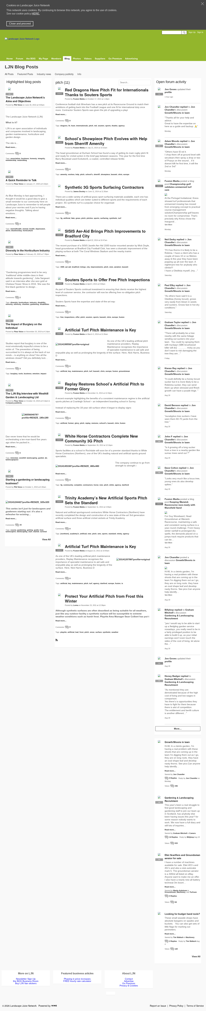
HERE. (36, 13)
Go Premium (128, 983)
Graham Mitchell (174, 679)
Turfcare (193, 892)
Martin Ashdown (180, 890)
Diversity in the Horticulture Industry (28, 250)
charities (25, 304)
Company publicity (64, 74)
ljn (46, 458)
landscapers (11, 532)
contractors (88, 485)
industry (33, 302)
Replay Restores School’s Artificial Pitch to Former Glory (104, 386)
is (122, 583)
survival (43, 532)
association (15, 158)
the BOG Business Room (25, 981)
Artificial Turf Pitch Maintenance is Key (100, 330)
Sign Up (192, 32)
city (88, 267)
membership (11, 160)
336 (176, 786)
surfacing (104, 218)
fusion (121, 317)
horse (96, 485)
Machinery (181, 892)
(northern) (64, 534)
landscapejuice (12, 460)
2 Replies (173, 941)
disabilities (44, 304)
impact (43, 374)
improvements (97, 267)
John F (168, 436)
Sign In (200, 32)
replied (184, 107)
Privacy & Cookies (129, 985)
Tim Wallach (178, 937)
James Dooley (79, 191)
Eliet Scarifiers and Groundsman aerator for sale (182, 856)
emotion (36, 374)
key (69, 371)
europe (126, 174)
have (73, 126)
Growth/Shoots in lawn (177, 112)
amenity (63, 174)
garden (41, 458)
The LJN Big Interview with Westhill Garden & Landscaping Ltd (27, 395)
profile (168, 92)
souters (101, 126)
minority (9, 304)
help (77, 174)
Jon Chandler (172, 107)
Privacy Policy (176, 1005)
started (36, 532)
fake (73, 218)
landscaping (32, 458)
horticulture (28, 231)
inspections (70, 317)
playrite (63, 632)
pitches (90, 218)
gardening (34, 304)
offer (77, 317)
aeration (117, 267)
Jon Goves (171, 89)
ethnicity (17, 304)
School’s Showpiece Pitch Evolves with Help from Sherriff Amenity (106, 141)
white (111, 485)
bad (77, 632)
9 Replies (173, 778)
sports (108, 126)
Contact (129, 979)
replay (87, 423)
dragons (63, 126)
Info (79, 74)
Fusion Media (79, 99)
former (71, 423)
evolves (71, 174)
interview (14, 458)
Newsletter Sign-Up (26, 979)
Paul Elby (170, 285)
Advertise (129, 981)
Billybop (169, 609)
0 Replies (173, 896)
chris (120, 174)
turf (119, 218)
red (95, 126)
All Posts (9, 74)
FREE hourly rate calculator (77, 981)
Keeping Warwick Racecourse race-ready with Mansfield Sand (180, 505)
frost (82, 632)
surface (98, 632)
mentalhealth (16, 229)
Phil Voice (18, 105)
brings (83, 267)
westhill (22, 458)
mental (25, 229)
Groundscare (170, 892)
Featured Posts (25, 74)
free (62, 317)
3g (61, 218)
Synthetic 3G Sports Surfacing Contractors (104, 187)
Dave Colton (171, 468)
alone (8, 231)
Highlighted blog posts (23, 82)
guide (36, 530)
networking (22, 160)
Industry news (44, 74)
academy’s (74, 534)
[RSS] (57, 640)
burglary (14, 374)
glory (77, 423)
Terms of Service (195, 1005)
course (13, 530)
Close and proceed (20, 23)
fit (69, 126)
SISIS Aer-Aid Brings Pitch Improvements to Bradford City (105, 233)
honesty (33, 158)
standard (112, 534)
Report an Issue (158, 1005)
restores (94, 423)
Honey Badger (172, 676)
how (41, 530)
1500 (62, 267)
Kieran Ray (171, 368)
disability (41, 302)
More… (178, 728)
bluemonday (16, 231)
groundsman (124, 371)
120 (176, 949)
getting (30, 530)
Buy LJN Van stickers (26, 983)
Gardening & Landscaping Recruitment (179, 799)
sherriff (97, 174)
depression (40, 229)
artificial (66, 218)
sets (99, 534)
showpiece (105, 174)
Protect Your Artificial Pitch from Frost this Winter (104, 598)
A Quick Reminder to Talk (21, 180)
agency (121, 126)
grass (78, 218)
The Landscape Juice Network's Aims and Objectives (25, 99)
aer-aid (68, 267)
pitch (91, 126)
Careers (192, 833)
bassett (114, 174)
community (68, 485)
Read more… (61, 114)
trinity (119, 534)
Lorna (75, 605)
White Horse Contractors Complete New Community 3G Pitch (101, 438)
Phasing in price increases (77, 979)
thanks (114, 126)
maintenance (77, 371)
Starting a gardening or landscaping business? (28, 481)
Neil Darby (170, 239)
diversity (14, 302)
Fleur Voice (18, 184)
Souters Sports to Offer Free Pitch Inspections (107, 279)
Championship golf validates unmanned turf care (178, 187)
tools (21, 374)
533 (176, 843)
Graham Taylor (173, 322)
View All (46, 539)
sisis (111, 267)
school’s (89, 174)
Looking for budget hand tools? (182, 913)
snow (92, 632)
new (101, 485)
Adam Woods (172, 141)
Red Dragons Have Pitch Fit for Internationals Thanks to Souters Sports (106, 92)
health (32, 229)
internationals (82, 126)
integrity (41, 158)
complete (78, 485)
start (30, 532)
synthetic (113, 218)
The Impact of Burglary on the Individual (24, 326)
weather (115, 632)
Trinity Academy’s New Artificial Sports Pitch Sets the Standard (106, 500)
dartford (125, 485)
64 (176, 902)
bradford (75, 267)
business (25, 158)
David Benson (172, 405)
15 (21, 525)
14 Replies (173, 837)
